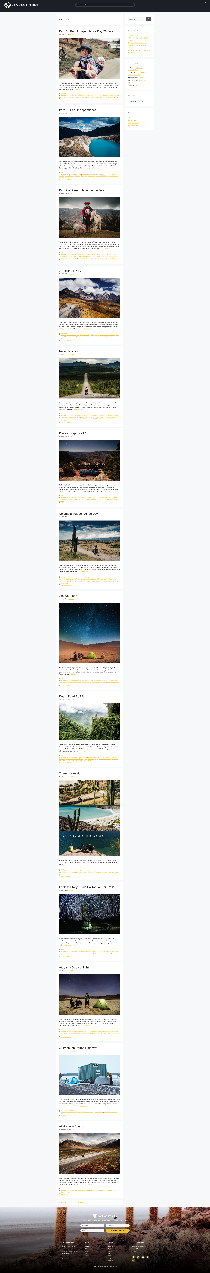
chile (74, 417)
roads (104, 97)
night (117, 256)
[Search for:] (137, 19)
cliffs (107, 757)
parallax (69, 760)
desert (115, 680)
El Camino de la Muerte (72, 759)
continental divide (95, 174)
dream (111, 95)
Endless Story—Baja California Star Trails (86, 887)
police (84, 581)
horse (79, 256)
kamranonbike (63, 97)
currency (102, 95)
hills (72, 256)
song (81, 760)
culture (97, 95)
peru (101, 97)
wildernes (61, 501)
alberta (83, 415)
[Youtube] (143, 1257)
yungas (89, 760)
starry (104, 682)
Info (98, 10)
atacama (85, 1031)
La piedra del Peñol (91, 579)
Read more (78, 89)
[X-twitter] (147, 1257)
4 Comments (64, 1115)
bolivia (92, 335)
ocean (84, 872)
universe (116, 682)
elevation (61, 176)
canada (71, 417)
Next (82, 1202)
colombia (63, 576)
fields (115, 254)
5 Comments (64, 1194)
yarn (113, 258)
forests (67, 176)
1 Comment (64, 502)
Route (136, 85)
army (78, 578)
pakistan (77, 97)
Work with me (115, 10)
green (85, 759)
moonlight (85, 682)
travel (114, 418)
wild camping (113, 499)
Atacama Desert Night (74, 967)
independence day (90, 176)
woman (116, 97)
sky (87, 258)
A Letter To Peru (70, 270)
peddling (92, 97)
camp (96, 497)
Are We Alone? (69, 595)
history (82, 176)
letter (62, 333)
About (90, 10)
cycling (107, 95)
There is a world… (71, 773)
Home (82, 10)
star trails (99, 953)
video (84, 760)
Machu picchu (79, 336)
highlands (77, 176)
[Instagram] (138, 1257)
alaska (79, 415)
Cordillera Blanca (105, 174)
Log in (130, 117)
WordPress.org (133, 125)
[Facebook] (133, 1257)
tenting (99, 499)
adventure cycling (72, 95)
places (64, 177)
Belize (103, 415)
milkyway (78, 682)
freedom (116, 95)
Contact (126, 10)
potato (80, 258)
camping (93, 254)
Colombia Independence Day (78, 513)
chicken (93, 95)
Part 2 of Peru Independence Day (81, 190)
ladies (102, 256)
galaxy (61, 682)
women (109, 258)
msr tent (75, 499)
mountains (111, 176)
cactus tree (102, 951)
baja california (81, 951)
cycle (100, 870)
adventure (63, 95)
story (65, 93)
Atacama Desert (96, 415)
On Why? (140, 77)
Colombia (102, 578)
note (73, 97)
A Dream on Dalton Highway (78, 1048)
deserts (109, 870)
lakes (105, 176)
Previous (62, 1202)
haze (96, 417)
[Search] (133, 4)
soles (90, 258)
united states (105, 499)
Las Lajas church (101, 579)
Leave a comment (66, 99)
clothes (98, 254)
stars (93, 258)
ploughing (74, 258)
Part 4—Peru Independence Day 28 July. (86, 31)
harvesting (67, 256)
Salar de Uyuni (99, 418)
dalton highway (99, 1112)
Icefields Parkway (113, 417)
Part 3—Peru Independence (77, 110)
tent (95, 499)
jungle (96, 759)
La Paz (109, 759)
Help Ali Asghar (133, 35)
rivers (93, 872)
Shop (106, 10)
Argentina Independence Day (137, 43)
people (97, 97)
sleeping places (89, 499)
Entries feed (132, 120)
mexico (70, 872)
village (112, 97)
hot (107, 417)
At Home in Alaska (71, 1126)
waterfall (65, 583)
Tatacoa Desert (107, 581)
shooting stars (96, 682)
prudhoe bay (62, 1113)
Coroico (112, 757)
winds (105, 258)
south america (95, 581)
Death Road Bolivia (72, 696)
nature (69, 97)
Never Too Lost (69, 351)
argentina (88, 415)
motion (74, 953)
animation (80, 757)
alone (78, 680)
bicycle (79, 95)
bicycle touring (86, 95)
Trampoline (115, 581)
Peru (62, 93)
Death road (62, 759)
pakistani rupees (84, 97)
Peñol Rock (75, 581)
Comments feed (133, 123)
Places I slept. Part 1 (72, 433)
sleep (83, 499)
